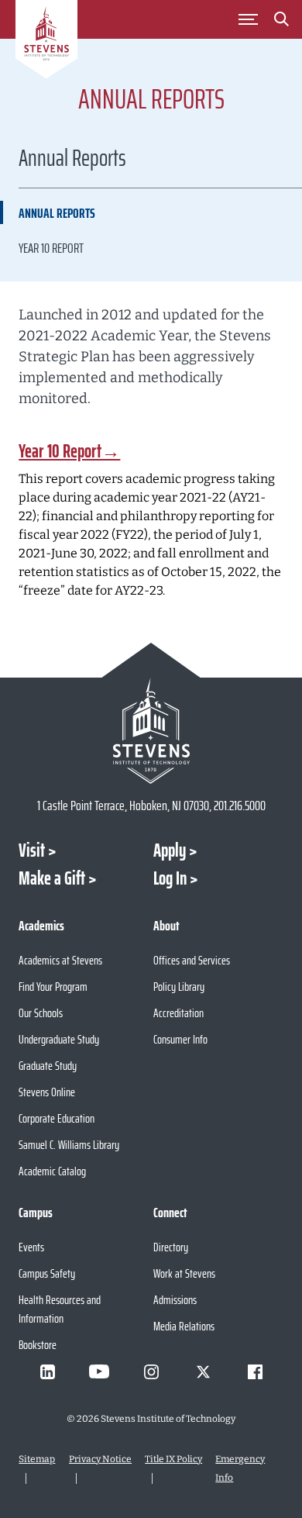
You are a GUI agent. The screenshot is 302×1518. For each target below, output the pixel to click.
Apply (169, 850)
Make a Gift (52, 878)
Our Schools (41, 1013)
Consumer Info (180, 1039)
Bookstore (38, 1344)
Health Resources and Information (60, 1309)
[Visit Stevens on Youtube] (99, 1371)
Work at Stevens (184, 1273)
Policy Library (178, 986)
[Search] (282, 22)
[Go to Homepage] (46, 42)
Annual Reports (57, 213)
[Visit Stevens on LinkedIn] (47, 1371)
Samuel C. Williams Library (69, 1144)
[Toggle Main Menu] (248, 19)
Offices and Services (191, 960)
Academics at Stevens (60, 960)
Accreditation (178, 1013)
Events (31, 1247)
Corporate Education (56, 1118)
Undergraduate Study (59, 1039)
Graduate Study (48, 1065)
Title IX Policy (173, 1459)
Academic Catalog (52, 1171)
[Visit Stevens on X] (203, 1371)
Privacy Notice (100, 1459)
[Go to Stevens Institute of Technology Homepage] (151, 731)
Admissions (175, 1299)
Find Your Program (53, 986)
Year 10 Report (51, 248)
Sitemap (37, 1459)
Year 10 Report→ (69, 451)
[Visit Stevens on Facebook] (255, 1371)
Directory (170, 1247)
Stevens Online (47, 1092)
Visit (32, 850)
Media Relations (183, 1326)
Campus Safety (47, 1273)
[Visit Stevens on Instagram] (151, 1371)
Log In (170, 878)
